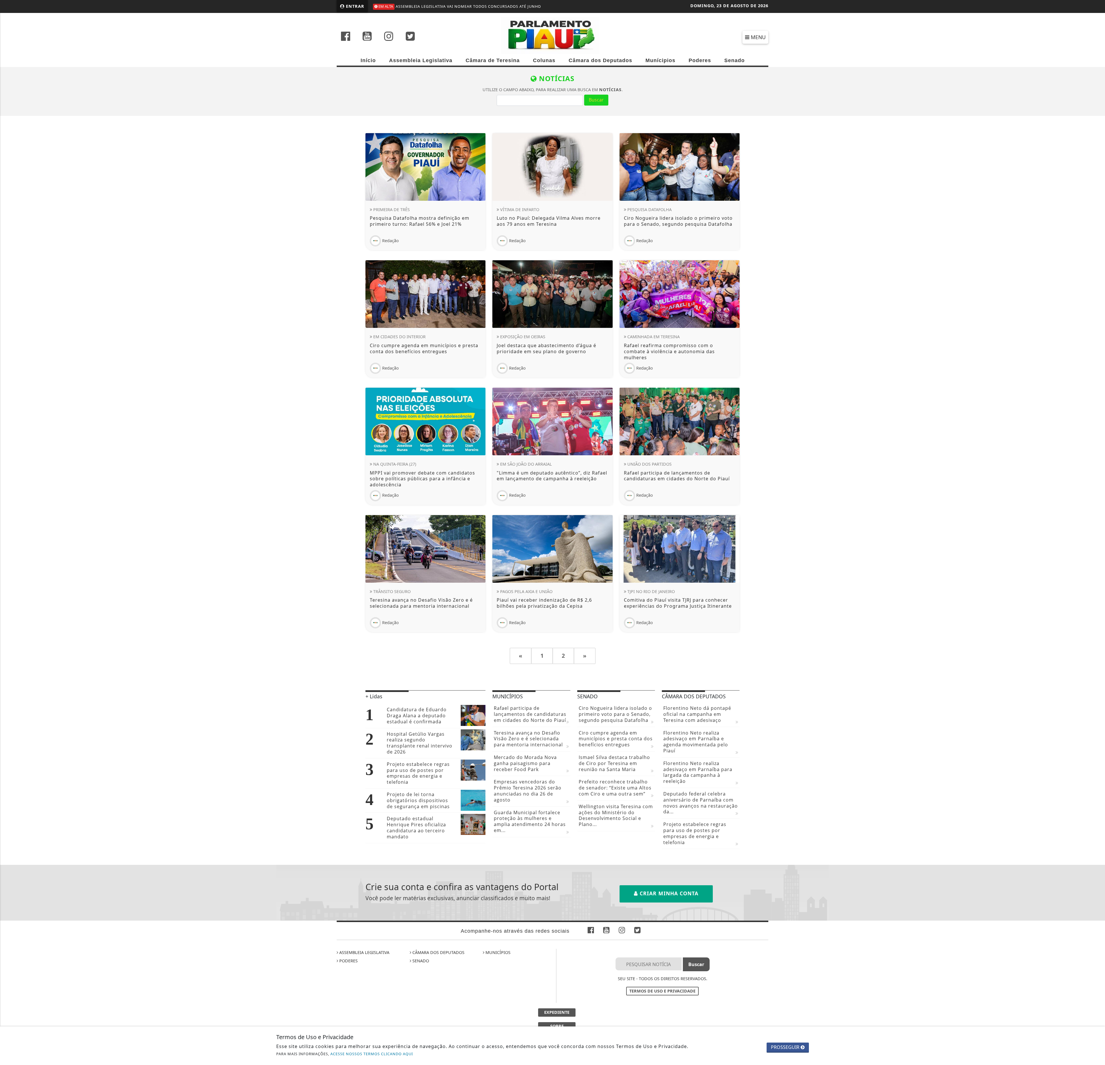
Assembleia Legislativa (420, 60)
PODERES (348, 960)
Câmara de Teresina (493, 60)
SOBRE (557, 1026)
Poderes (700, 60)
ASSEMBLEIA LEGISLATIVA (363, 952)
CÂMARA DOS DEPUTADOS (437, 952)
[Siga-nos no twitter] (410, 36)
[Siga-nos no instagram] (389, 36)
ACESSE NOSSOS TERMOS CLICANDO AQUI (371, 1053)
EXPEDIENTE (556, 1012)
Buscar (596, 100)
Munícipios (660, 60)
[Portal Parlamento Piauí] (552, 35)
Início (368, 60)
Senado (734, 60)
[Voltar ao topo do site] (1096, 639)
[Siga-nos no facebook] (346, 36)
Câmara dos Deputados (600, 60)
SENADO (420, 960)
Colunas (544, 60)
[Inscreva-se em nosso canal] (367, 36)
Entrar (354, 6)
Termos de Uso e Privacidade (662, 991)
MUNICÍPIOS (497, 952)
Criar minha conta (668, 893)
